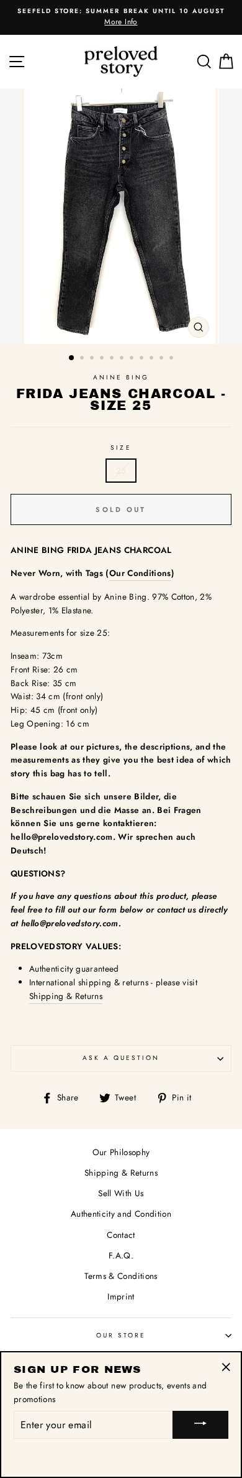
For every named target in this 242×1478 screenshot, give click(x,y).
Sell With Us (120, 1193)
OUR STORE (121, 1335)
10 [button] (162, 359)
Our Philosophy (121, 1152)
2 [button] (83, 359)
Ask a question (121, 1057)
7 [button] (133, 359)
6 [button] (123, 359)
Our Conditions (140, 573)
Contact (121, 1235)
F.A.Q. (121, 1255)
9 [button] (153, 359)
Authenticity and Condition (121, 1213)
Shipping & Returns (65, 996)
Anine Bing (121, 377)
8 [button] (143, 359)
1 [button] (72, 358)
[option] (121, 17)
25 (121, 470)
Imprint (120, 1296)
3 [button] (93, 359)
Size (120, 447)
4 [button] (103, 359)
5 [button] (113, 359)
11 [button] (172, 359)
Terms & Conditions (120, 1276)
